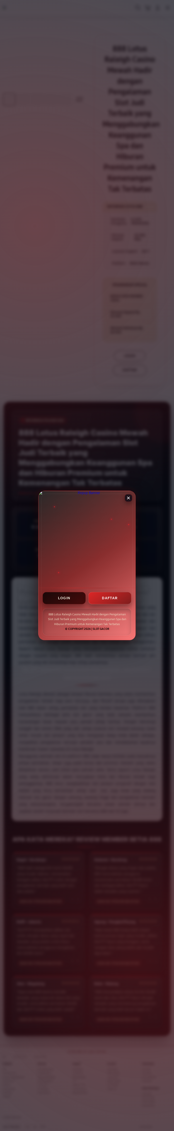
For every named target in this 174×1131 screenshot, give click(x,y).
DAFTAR (110, 598)
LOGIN (64, 598)
